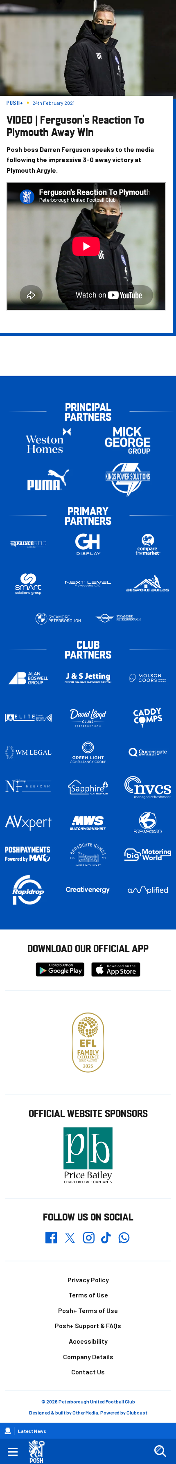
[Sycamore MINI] (118, 618)
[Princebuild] (28, 544)
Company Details (88, 1356)
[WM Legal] (28, 752)
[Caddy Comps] (147, 717)
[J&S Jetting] (88, 678)
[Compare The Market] (147, 544)
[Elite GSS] (28, 717)
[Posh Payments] (28, 854)
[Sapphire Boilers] (88, 787)
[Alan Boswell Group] (28, 678)
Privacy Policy (88, 1280)
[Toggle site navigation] (12, 1451)
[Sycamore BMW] (58, 618)
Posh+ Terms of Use (88, 1310)
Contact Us (88, 1372)
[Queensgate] (147, 752)
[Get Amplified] (147, 890)
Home (7, 1430)
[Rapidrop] (28, 890)
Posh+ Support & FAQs (88, 1325)
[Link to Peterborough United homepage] (40, 1451)
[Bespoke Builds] (147, 584)
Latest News (32, 1431)
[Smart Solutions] (28, 583)
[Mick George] (128, 440)
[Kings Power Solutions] (128, 479)
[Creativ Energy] (88, 890)
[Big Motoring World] (147, 854)
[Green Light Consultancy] (88, 752)
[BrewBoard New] (147, 823)
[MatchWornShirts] (88, 823)
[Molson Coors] (147, 678)
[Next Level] (88, 584)
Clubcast (136, 1412)
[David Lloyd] (88, 717)
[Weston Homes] (48, 440)
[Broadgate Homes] (88, 854)
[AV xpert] (28, 823)
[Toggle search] (160, 1451)
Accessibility (88, 1341)
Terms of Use (88, 1295)
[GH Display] (88, 544)
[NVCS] (147, 787)
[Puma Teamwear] (48, 479)
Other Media (85, 1412)
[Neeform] (28, 787)
